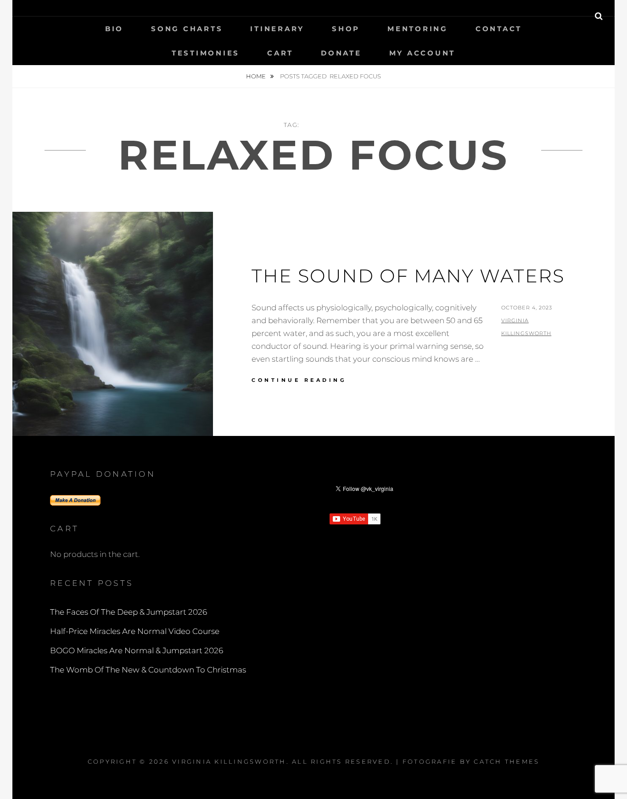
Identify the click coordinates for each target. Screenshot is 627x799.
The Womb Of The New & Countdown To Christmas (148, 669)
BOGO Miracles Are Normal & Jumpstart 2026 (136, 650)
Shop (346, 28)
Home (256, 76)
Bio (114, 28)
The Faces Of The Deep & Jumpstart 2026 (128, 612)
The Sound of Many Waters (408, 275)
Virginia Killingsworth (229, 761)
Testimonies (206, 53)
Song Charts (187, 28)
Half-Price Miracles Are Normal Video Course (134, 631)
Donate (341, 53)
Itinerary (277, 28)
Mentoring (417, 28)
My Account (422, 53)
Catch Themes (506, 761)
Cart (280, 53)
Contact (499, 28)
